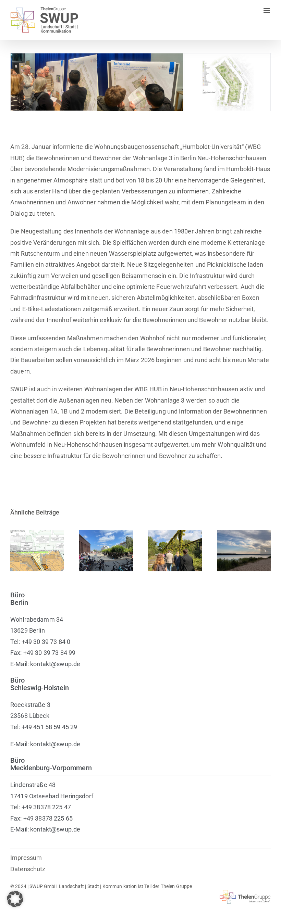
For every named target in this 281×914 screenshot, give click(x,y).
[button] (15, 551)
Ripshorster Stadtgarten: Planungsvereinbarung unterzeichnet (175, 533)
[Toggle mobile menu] (267, 10)
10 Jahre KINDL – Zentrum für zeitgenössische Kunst (106, 530)
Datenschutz (28, 869)
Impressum (26, 857)
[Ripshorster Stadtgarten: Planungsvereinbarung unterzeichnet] (175, 550)
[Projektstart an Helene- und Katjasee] (244, 550)
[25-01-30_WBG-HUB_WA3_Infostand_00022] (140, 57)
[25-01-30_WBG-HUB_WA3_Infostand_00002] (54, 57)
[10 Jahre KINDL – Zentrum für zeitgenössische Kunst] (106, 550)
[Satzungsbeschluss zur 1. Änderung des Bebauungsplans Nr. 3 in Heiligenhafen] (37, 550)
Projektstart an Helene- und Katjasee (243, 537)
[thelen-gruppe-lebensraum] (245, 893)
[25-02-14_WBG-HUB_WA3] (227, 57)
